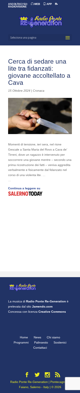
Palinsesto (41, 342)
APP (49, 4)
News (37, 337)
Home (24, 337)
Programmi (21, 342)
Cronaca (38, 90)
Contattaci (40, 347)
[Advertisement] (40, 234)
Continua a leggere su (24, 188)
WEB (36, 4)
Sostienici (60, 342)
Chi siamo (53, 337)
